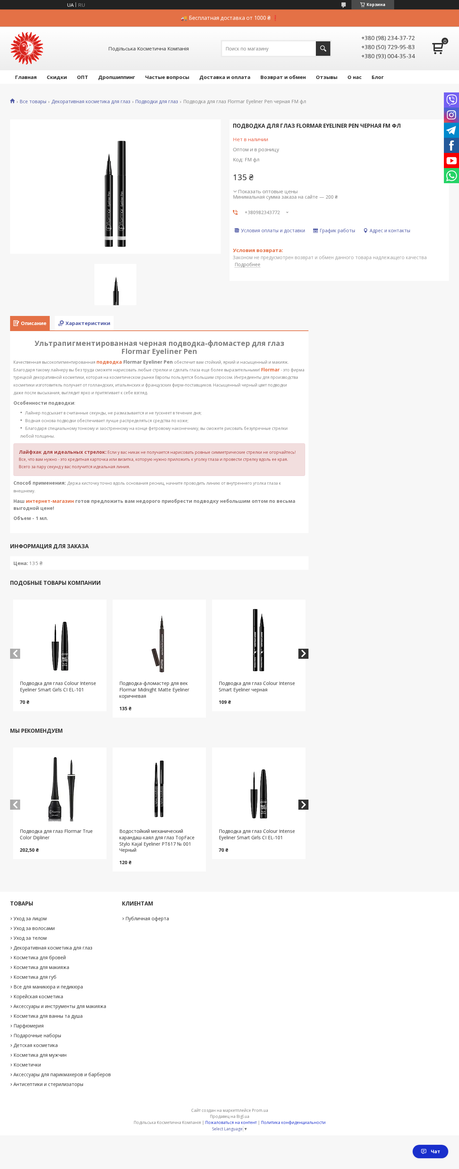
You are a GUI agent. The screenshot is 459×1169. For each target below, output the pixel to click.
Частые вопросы (167, 77)
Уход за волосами (34, 928)
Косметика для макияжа (41, 967)
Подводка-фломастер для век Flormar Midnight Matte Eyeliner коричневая (154, 689)
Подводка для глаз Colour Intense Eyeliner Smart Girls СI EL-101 (58, 686)
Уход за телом (30, 938)
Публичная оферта (147, 918)
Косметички (27, 1064)
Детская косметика (35, 1045)
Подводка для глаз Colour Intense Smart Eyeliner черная (257, 686)
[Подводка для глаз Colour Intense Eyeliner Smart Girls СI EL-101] (59, 640)
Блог (378, 77)
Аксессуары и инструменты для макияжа (59, 1006)
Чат (435, 1151)
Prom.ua (260, 1110)
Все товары (32, 101)
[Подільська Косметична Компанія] (27, 48)
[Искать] (323, 48)
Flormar (270, 369)
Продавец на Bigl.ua (229, 1116)
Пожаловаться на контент (231, 1122)
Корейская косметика (38, 996)
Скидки (57, 77)
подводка (109, 362)
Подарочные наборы (37, 1035)
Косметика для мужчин (40, 1055)
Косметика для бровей (39, 957)
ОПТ (82, 77)
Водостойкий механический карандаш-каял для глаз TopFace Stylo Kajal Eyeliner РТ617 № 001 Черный (157, 840)
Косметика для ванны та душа (48, 1016)
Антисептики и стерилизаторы (48, 1084)
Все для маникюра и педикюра (48, 986)
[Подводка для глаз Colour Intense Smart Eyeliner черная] (258, 640)
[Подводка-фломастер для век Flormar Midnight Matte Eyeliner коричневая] (159, 640)
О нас (354, 77)
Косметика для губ (34, 977)
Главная (26, 77)
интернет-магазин (50, 501)
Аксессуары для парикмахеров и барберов (62, 1074)
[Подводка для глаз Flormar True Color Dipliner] (59, 787)
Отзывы (326, 77)
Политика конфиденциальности (293, 1122)
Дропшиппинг (116, 77)
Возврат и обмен (283, 77)
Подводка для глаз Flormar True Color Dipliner (56, 834)
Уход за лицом (30, 918)
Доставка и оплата (224, 77)
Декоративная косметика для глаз (90, 101)
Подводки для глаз (156, 101)
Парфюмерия (28, 1025)
